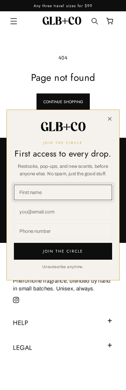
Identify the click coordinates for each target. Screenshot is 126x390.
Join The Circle (63, 251)
